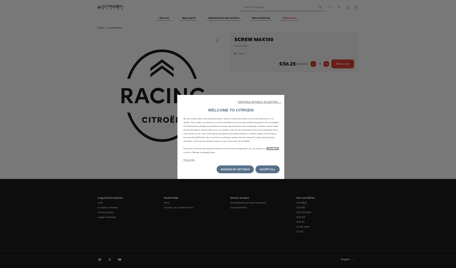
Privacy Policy (189, 160)
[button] (259, 102)
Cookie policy (272, 149)
